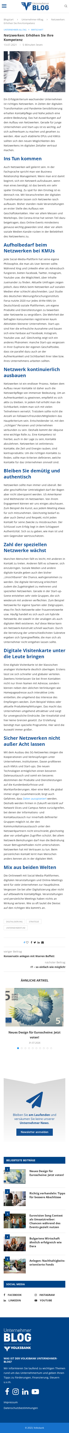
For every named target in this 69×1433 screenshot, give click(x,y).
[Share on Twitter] (35, 942)
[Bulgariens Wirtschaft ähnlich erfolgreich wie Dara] (15, 1244)
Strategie (34, 921)
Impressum (11, 1402)
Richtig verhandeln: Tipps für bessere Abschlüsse (47, 1195)
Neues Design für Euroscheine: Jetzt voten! (46, 1173)
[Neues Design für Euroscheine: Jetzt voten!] (34, 1007)
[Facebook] (7, 1393)
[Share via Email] (42, 942)
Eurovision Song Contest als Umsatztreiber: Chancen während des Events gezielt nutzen (46, 1221)
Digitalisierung (14, 921)
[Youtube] (35, 1393)
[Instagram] (16, 1393)
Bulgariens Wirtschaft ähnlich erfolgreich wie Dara (45, 1242)
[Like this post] (27, 942)
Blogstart (9, 19)
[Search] (66, 6)
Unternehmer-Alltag (32, 19)
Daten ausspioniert (35, 798)
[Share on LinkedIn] (39, 942)
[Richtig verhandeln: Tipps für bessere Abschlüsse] (15, 1198)
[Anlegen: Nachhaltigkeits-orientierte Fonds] (15, 1266)
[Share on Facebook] (31, 942)
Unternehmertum (15, 927)
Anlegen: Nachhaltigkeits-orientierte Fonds (47, 1262)
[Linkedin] (25, 1393)
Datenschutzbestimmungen (21, 1408)
